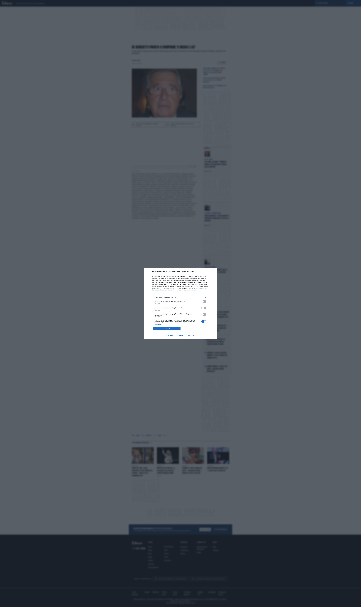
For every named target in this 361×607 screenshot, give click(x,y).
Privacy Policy (191, 335)
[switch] (203, 301)
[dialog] (180, 303)
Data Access (180, 335)
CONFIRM (166, 328)
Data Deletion (170, 335)
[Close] (213, 272)
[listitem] (180, 297)
